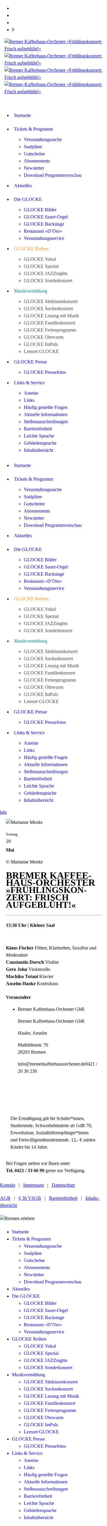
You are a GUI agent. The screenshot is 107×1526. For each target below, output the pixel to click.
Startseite (20, 1231)
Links (29, 1467)
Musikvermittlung (28, 1374)
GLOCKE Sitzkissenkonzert (51, 1381)
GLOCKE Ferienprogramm (50, 1410)
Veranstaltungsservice (44, 1331)
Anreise (31, 1460)
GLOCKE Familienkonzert (49, 1403)
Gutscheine (34, 1260)
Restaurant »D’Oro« (43, 1324)
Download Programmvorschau (52, 1281)
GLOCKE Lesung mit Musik (51, 1396)
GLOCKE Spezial (41, 1353)
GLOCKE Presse (28, 1438)
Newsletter (34, 1274)
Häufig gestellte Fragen (45, 1474)
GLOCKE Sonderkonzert (48, 1367)
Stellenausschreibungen (46, 1488)
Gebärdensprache (40, 1510)
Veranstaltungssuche (43, 1246)
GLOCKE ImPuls (41, 1424)
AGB (5, 1198)
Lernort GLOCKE (41, 1431)
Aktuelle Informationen (45, 1481)
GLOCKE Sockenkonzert (48, 1388)
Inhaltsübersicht (38, 1517)
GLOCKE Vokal (40, 1346)
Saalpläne (33, 1253)
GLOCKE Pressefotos (45, 1446)
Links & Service (27, 1453)
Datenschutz (63, 1185)
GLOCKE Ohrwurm (43, 1417)
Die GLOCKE (26, 1296)
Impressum (33, 1185)
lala (3, 812)
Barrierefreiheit (63, 1198)
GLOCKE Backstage (44, 1317)
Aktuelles (21, 1288)
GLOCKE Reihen (29, 1338)
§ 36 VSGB (29, 1198)
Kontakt (7, 1185)
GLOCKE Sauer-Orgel (46, 1310)
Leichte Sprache (39, 1503)
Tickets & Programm (31, 1238)
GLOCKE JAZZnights (45, 1360)
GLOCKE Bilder (40, 1303)
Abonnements (37, 1267)
